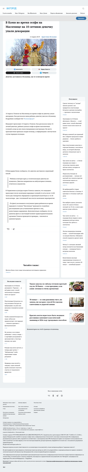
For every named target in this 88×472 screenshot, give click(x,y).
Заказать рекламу (71, 13)
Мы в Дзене (43, 13)
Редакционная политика (9, 406)
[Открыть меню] (4, 8)
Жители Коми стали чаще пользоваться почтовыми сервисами (26, 271)
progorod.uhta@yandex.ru (9, 432)
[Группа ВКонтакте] (18, 69)
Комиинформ (29, 119)
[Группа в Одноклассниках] (53, 395)
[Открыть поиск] (83, 8)
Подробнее (28, 458)
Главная (35, 412)
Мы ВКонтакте (32, 13)
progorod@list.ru (39, 429)
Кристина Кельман (49, 37)
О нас (4, 408)
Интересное (6, 418)
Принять (81, 18)
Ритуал (82, 13)
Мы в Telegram (19, 13)
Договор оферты (22, 402)
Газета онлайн (7, 13)
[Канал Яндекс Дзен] (18, 73)
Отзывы (36, 406)
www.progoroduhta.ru (16, 422)
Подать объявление (56, 13)
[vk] (8, 229)
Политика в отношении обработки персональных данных (9, 414)
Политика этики (38, 402)
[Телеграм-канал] (44, 73)
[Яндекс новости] (44, 69)
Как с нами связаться (23, 406)
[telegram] (14, 229)
